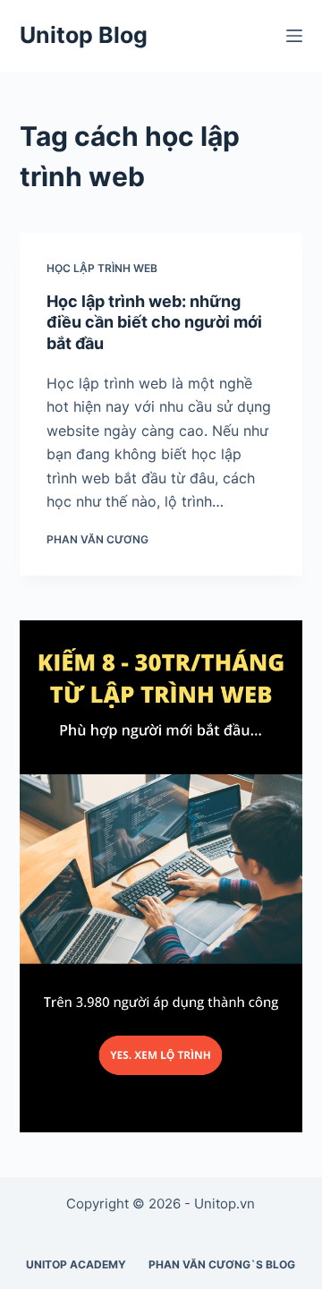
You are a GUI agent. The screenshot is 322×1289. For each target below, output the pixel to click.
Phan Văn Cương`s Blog (221, 1264)
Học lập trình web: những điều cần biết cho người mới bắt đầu (154, 322)
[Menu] (294, 36)
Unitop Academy (76, 1264)
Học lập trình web (102, 268)
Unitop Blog (84, 34)
